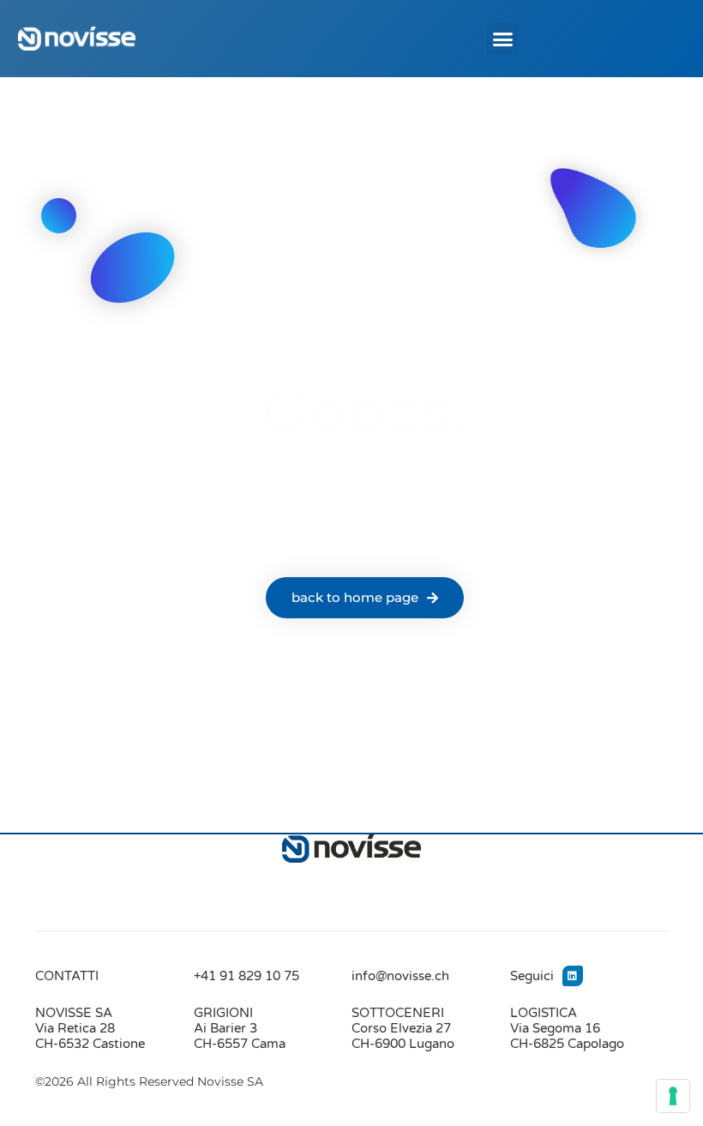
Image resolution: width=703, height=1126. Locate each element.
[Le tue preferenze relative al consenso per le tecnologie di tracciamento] (673, 1096)
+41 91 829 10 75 (246, 976)
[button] (503, 38)
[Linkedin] (572, 976)
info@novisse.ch (400, 976)
